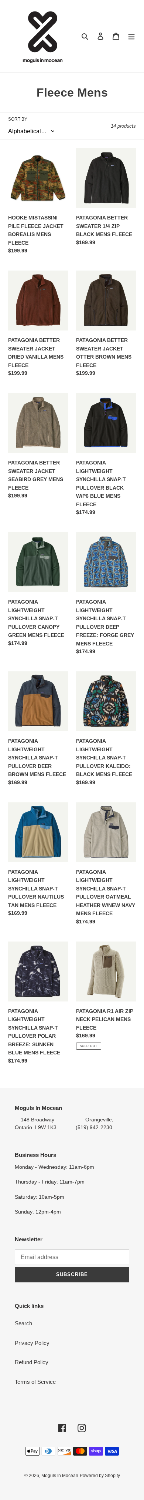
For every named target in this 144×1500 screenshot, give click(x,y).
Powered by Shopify (100, 1475)
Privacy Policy (32, 1343)
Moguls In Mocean (59, 1475)
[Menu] (131, 36)
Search (23, 1323)
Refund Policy (31, 1362)
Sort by (17, 119)
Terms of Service (35, 1382)
